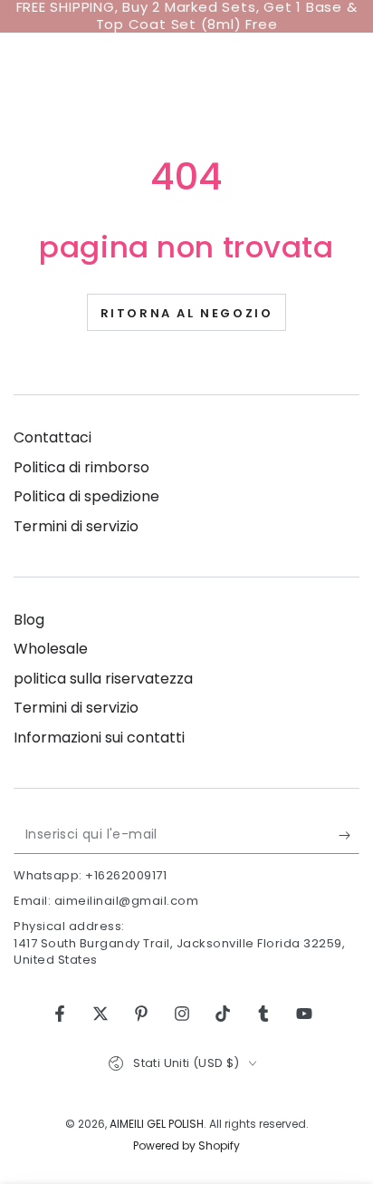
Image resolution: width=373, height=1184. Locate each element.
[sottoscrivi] (349, 836)
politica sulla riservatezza (103, 678)
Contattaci (52, 437)
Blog (29, 619)
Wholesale (51, 648)
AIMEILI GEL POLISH (157, 1123)
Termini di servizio (76, 526)
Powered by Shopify (186, 1146)
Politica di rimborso (81, 467)
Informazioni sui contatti (99, 737)
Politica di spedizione (86, 496)
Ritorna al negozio (186, 313)
